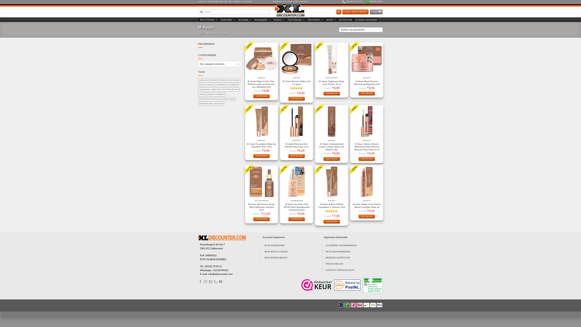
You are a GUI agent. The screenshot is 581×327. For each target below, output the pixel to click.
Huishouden (226, 19)
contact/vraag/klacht (340, 270)
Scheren (278, 19)
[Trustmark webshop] (316, 284)
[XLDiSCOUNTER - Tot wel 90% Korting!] (290, 10)
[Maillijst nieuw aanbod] (338, 12)
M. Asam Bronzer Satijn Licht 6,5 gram (296, 82)
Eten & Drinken (207, 19)
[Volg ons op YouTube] (220, 282)
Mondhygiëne (261, 19)
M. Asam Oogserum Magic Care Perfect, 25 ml (331, 82)
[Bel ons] (215, 282)
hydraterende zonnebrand (227, 85)
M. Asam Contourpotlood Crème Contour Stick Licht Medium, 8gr (331, 147)
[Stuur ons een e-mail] (210, 282)
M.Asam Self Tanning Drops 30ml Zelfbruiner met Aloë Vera (261, 207)
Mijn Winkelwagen (275, 257)
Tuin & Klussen (295, 19)
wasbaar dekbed (228, 99)
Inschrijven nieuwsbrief (366, 19)
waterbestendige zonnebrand (211, 104)
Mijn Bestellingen (276, 251)
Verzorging (243, 19)
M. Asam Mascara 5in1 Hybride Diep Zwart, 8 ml (297, 145)
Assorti (329, 19)
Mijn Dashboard (274, 245)
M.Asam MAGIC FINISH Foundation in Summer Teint (331, 205)
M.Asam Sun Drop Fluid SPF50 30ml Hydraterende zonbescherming (296, 207)
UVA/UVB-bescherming (208, 99)
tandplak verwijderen (216, 94)
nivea (236, 89)
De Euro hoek (345, 19)
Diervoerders (314, 19)
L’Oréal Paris (226, 89)
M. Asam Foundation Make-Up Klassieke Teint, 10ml (261, 145)
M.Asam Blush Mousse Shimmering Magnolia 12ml (367, 82)
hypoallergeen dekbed (208, 89)
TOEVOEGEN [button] (262, 96)
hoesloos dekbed (206, 85)
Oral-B (201, 94)
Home (201, 33)
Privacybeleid (334, 264)
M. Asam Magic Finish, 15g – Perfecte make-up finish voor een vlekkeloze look (261, 84)
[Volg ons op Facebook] (200, 282)
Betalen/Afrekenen (338, 251)
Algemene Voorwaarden (341, 245)
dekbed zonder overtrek (229, 80)
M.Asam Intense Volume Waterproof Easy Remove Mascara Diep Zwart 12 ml (366, 147)
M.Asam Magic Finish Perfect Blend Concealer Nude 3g (367, 205)
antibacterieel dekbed (208, 80)
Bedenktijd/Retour (338, 257)
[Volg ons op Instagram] (205, 282)
